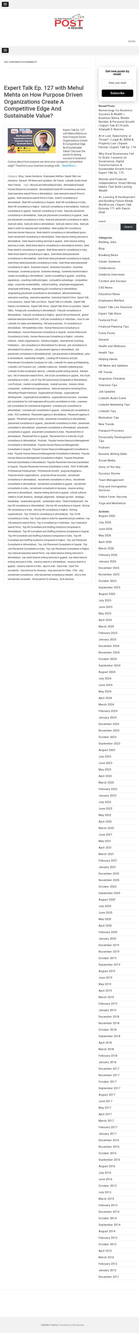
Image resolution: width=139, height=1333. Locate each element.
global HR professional (68, 314)
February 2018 (108, 1055)
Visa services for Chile (59, 570)
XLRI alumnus (67, 579)
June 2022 (105, 808)
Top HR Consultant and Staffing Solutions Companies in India (40, 535)
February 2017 (108, 1127)
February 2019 (108, 1003)
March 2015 (106, 1198)
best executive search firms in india (35, 198)
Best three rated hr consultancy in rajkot (28, 254)
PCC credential (22, 414)
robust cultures (78, 492)
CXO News (105, 287)
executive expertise (40, 297)
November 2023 (109, 730)
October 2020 (108, 886)
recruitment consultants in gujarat (54, 484)
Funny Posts (107, 333)
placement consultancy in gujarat (25, 423)
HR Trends (58, 180)
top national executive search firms (26, 553)
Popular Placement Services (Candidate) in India (44, 466)
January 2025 (107, 639)
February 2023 (108, 789)
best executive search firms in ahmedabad (30, 193)
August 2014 (107, 1231)
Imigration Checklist (112, 378)
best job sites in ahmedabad (39, 224)
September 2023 (109, 743)
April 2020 (105, 925)
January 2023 (107, 795)
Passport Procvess (111, 430)
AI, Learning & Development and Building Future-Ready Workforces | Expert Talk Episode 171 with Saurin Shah (117, 204)
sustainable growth (31, 501)
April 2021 (105, 847)
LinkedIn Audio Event (76, 180)
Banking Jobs (107, 242)
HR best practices (53, 323)
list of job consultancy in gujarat (61, 375)
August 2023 (107, 750)
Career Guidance (33, 176)
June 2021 (105, 834)
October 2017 (108, 1081)
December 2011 (109, 1276)
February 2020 (108, 932)
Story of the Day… (110, 467)
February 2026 (108, 555)
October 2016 (108, 1153)
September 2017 (109, 1088)
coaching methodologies (34, 280)
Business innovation (60, 267)
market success (58, 384)
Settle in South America (20, 497)
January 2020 (107, 938)
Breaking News (108, 255)
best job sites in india (67, 224)
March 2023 (106, 782)
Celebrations (107, 268)
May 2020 (105, 919)
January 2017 (107, 1133)
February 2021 (108, 860)
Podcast (42, 440)
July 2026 (105, 522)
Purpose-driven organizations (23, 475)
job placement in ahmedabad (68, 353)
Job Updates (107, 391)
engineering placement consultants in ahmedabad (34, 293)
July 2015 (105, 1192)
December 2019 (109, 945)
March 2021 (106, 854)
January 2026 (107, 561)
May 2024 (105, 691)
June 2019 (105, 977)
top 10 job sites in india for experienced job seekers (57, 518)
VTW (74, 570)
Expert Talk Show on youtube (66, 306)
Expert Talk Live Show (35, 301)
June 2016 (105, 1179)
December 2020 (109, 873)
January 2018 (107, 1062)
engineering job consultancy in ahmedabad (54, 288)
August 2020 (107, 899)
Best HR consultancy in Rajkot (23, 206)
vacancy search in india (29, 566)
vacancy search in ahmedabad (50, 561)
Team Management (111, 480)
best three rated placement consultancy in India (32, 262)
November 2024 (109, 652)
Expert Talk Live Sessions (115, 307)
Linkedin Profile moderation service (26, 371)
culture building (49, 284)
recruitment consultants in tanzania (48, 488)
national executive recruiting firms (69, 388)
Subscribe (117, 93)
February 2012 (108, 1263)
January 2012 (107, 1270)
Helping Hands (108, 359)
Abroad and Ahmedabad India (46, 185)
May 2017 (105, 1107)
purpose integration (71, 471)
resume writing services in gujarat (51, 492)
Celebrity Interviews (112, 274)
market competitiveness (36, 384)
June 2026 (105, 529)
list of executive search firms (28, 375)
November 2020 (109, 880)
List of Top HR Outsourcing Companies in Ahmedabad (58, 379)
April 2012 (105, 1250)
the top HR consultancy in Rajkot (51, 509)
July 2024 (105, 678)
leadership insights (35, 358)
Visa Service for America (33, 570)
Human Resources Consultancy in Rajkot (51, 336)
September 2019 (109, 964)
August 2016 (107, 1166)
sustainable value (52, 501)
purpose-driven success (53, 475)
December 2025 (109, 568)
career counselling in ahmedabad (25, 275)
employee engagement (71, 284)
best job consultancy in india (47, 211)
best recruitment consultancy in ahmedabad (31, 236)
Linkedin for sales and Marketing (71, 362)
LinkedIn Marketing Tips (114, 404)
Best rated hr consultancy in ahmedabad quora (61, 232)
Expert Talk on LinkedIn (60, 301)
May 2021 (105, 841)
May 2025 (105, 613)
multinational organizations (35, 388)
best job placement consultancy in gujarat (59, 215)
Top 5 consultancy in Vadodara (53, 522)
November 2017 (109, 1075)
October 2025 (108, 581)
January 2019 (107, 1010)
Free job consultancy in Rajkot (38, 314)
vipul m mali (49, 566)
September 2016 (109, 1159)
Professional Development (22, 471)
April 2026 (105, 542)
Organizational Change (50, 392)
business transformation (75, 271)
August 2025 (107, 594)
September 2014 (109, 1224)
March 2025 (106, 626)
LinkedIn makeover (47, 366)
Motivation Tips (109, 417)
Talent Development (72, 501)
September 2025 (109, 587)
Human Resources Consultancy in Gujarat (44, 332)
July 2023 (105, 756)
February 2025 (108, 633)
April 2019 (105, 990)
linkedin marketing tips (71, 366)
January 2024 (107, 717)
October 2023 (108, 737)
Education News (109, 294)
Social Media (107, 460)
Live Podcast (15, 384)
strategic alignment (44, 497)
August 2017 (107, 1094)
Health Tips (106, 352)
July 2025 (105, 600)
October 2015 (108, 1185)
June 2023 (105, 763)
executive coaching (18, 297)
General (23, 180)
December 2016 (109, 1140)
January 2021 (107, 867)
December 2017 (109, 1068)
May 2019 (105, 984)
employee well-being (19, 288)
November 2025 (109, 574)
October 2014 (108, 1218)
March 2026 (106, 548)
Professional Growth (48, 471)
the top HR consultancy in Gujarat (63, 505)
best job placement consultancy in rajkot (67, 219)
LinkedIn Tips (107, 411)
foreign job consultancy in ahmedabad (35, 310)
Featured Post (108, 320)
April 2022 (105, 821)
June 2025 (105, 607)
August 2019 (107, 971)
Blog (21, 176)
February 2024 (108, 711)
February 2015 (108, 1205)
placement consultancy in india (60, 423)
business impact (40, 267)
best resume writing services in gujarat (42, 241)
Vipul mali (62, 566)
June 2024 (105, 685)
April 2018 (105, 1042)
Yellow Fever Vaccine (113, 496)
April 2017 (105, 1114)
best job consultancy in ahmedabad (60, 206)
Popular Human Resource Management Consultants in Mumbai (47, 453)
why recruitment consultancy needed (54, 574)
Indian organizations (28, 340)
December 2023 (109, 724)
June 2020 (105, 912)
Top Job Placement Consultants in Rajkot (67, 548)
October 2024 (108, 659)
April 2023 (105, 776)
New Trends (14, 185)
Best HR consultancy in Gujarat (38, 202)
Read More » (69, 165)
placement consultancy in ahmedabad (65, 418)
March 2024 (106, 704)
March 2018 (106, 1049)
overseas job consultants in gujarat (40, 410)
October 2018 (108, 1029)
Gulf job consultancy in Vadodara (58, 319)
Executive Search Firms (64, 297)
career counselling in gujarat (59, 275)
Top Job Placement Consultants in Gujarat (59, 544)
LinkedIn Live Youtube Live (22, 366)
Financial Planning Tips (114, 326)
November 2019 (109, 951)
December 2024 (109, 646)
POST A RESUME (79, 466)
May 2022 (105, 815)
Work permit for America (45, 579)
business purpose (30, 271)
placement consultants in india (48, 431)
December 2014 (109, 1211)
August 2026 (107, 516)
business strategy (50, 271)
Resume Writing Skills (113, 454)
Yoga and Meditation (112, 503)
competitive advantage (61, 280)
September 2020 (109, 893)
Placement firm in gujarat (35, 436)
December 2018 (109, 1016)
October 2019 (108, 958)
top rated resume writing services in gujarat (44, 557)
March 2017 (106, 1120)
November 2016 (109, 1146)
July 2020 (105, 906)
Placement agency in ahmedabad (48, 414)
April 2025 (105, 620)
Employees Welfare (53, 176)
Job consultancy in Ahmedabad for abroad (43, 345)
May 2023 (105, 769)
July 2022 (105, 802)
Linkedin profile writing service (62, 371)
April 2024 (105, 698)
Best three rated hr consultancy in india (67, 249)
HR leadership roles (32, 327)
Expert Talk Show (40, 306)
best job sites (15, 224)
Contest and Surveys (112, 281)
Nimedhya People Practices (22, 392)
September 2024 (109, 665)
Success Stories (109, 473)
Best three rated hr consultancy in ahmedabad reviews (54, 245)
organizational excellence (36, 397)
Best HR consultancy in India (70, 202)
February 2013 (108, 1237)
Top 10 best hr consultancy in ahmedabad (46, 514)
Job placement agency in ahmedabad (54, 349)
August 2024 (107, 672)
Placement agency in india (30, 418)
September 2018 (109, 1036)
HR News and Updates (40, 180)
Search (102, 221)
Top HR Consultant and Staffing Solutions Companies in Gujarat (56, 531)
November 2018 (109, 1023)
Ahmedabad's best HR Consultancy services (62, 189)
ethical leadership (71, 293)
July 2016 (105, 1172)
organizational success (64, 397)
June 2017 (105, 1101)
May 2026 (105, 535)
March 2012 (106, 1257)
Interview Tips (108, 385)
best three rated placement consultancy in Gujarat (63, 258)
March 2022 (106, 828)
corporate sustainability (27, 284)
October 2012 (108, 1244)
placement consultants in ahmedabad (56, 427)
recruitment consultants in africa (54, 479)
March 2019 (106, 997)
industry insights (49, 340)
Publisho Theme (49, 1325)
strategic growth (64, 497)
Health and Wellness (112, 346)
